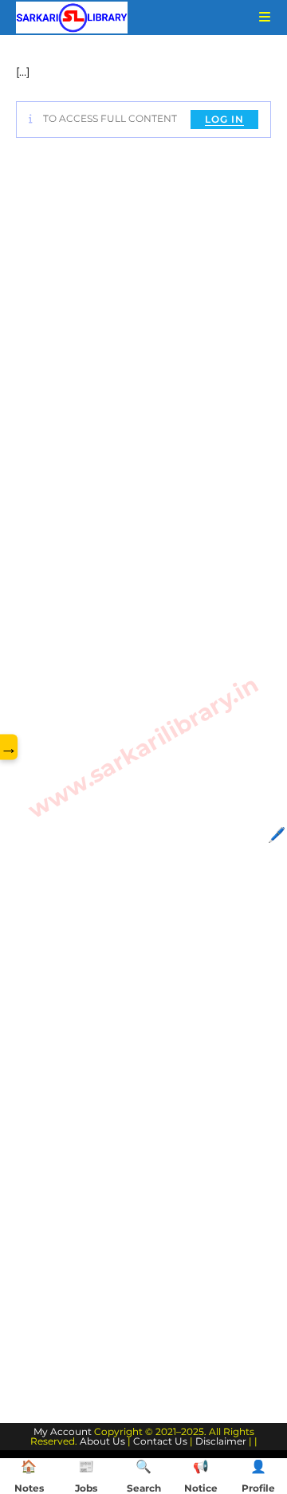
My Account (62, 1431)
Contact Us (160, 1441)
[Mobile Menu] (259, 17)
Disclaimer (220, 1441)
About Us (102, 1441)
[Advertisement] (143, 777)
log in (224, 119)
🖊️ (276, 835)
